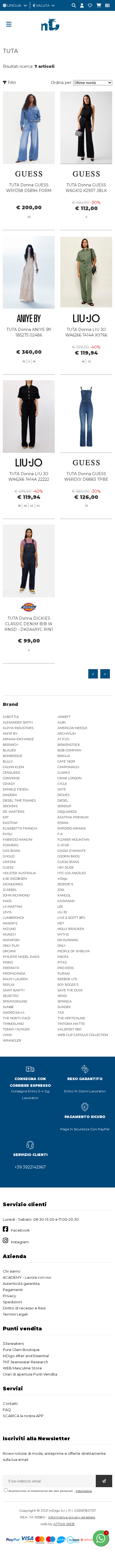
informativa (84, 1491)
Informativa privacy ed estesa (71, 1517)
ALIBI (62, 722)
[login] (80, 6)
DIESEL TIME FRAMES (19, 800)
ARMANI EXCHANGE (18, 739)
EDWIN (63, 823)
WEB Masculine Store (22, 1368)
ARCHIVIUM (67, 733)
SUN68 (8, 1007)
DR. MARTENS (13, 812)
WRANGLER (12, 1040)
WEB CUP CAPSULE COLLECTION (83, 1035)
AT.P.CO (63, 739)
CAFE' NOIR (66, 761)
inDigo (62, 879)
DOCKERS (10, 806)
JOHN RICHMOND (16, 895)
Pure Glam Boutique (21, 1349)
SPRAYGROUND (15, 1001)
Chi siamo (11, 1271)
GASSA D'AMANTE (72, 851)
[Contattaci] (88, 6)
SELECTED (10, 996)
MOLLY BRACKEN (71, 929)
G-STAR (63, 845)
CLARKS (64, 773)
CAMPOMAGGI (68, 767)
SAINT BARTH (14, 990)
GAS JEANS (11, 851)
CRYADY (9, 784)
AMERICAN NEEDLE (72, 728)
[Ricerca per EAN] (105, 6)
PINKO (8, 962)
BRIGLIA (64, 756)
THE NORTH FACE (16, 1018)
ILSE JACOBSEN (15, 879)
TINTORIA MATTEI (71, 1024)
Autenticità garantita (21, 1283)
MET (61, 923)
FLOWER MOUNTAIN (73, 840)
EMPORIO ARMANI (72, 828)
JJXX (61, 890)
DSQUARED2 (67, 812)
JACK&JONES (13, 884)
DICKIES (64, 795)
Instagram (20, 1242)
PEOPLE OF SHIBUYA (74, 951)
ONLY (62, 946)
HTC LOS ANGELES (72, 873)
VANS (7, 1035)
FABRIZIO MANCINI (17, 840)
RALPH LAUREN (15, 979)
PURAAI (64, 973)
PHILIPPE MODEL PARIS (21, 957)
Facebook (20, 1230)
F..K (60, 834)
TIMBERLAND (13, 1024)
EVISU (7, 834)
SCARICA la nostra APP (23, 1415)
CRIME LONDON (70, 778)
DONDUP (64, 806)
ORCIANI (9, 951)
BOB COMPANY (70, 750)
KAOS (7, 901)
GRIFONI (9, 862)
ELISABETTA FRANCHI (20, 828)
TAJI (61, 1013)
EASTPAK (10, 823)
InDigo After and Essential (26, 1356)
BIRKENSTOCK (69, 745)
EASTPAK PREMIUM (73, 817)
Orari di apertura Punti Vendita (30, 1374)
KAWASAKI (66, 901)
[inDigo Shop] (57, 34)
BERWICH (10, 745)
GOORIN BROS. (69, 856)
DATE (62, 789)
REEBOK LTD (67, 979)
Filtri (11, 82)
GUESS (8, 867)
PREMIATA (11, 968)
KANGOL (64, 895)
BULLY (8, 761)
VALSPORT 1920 (69, 1029)
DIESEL (63, 800)
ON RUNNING (68, 940)
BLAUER (9, 750)
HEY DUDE (66, 867)
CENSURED (11, 773)
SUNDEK (64, 1007)
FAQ (7, 1409)
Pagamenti (13, 1289)
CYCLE (62, 784)
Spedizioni (12, 1302)
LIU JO (62, 912)
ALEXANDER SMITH (18, 722)
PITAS (62, 962)
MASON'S (10, 923)
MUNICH (9, 934)
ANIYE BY (10, 733)
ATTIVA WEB (64, 1524)
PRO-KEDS (66, 968)
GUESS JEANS (68, 862)
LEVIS (7, 912)
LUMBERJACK (13, 918)
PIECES (63, 957)
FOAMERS (10, 845)
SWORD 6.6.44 (14, 1013)
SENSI (62, 996)
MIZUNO (9, 929)
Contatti (10, 1403)
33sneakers (13, 1343)
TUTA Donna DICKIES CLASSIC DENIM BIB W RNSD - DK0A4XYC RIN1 (28, 624)
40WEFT (64, 717)
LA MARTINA (12, 906)
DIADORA (10, 795)
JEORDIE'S (65, 884)
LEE (60, 906)
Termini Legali (15, 1314)
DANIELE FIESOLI (15, 789)
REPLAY (9, 985)
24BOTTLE (11, 717)
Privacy (9, 1296)
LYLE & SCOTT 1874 (71, 918)
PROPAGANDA (14, 973)
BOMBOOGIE (12, 756)
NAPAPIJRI (11, 940)
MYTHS (63, 934)
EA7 (5, 817)
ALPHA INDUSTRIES (18, 728)
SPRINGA (65, 1001)
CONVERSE (11, 778)
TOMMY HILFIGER (16, 1029)
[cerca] (72, 6)
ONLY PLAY (11, 946)
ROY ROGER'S (68, 985)
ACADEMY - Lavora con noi (27, 1277)
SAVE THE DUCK (70, 990)
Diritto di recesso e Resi (24, 1308)
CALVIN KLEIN (13, 767)
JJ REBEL (10, 890)
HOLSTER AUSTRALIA (19, 873)
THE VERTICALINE (71, 1018)
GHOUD (9, 856)
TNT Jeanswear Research (25, 1362)
